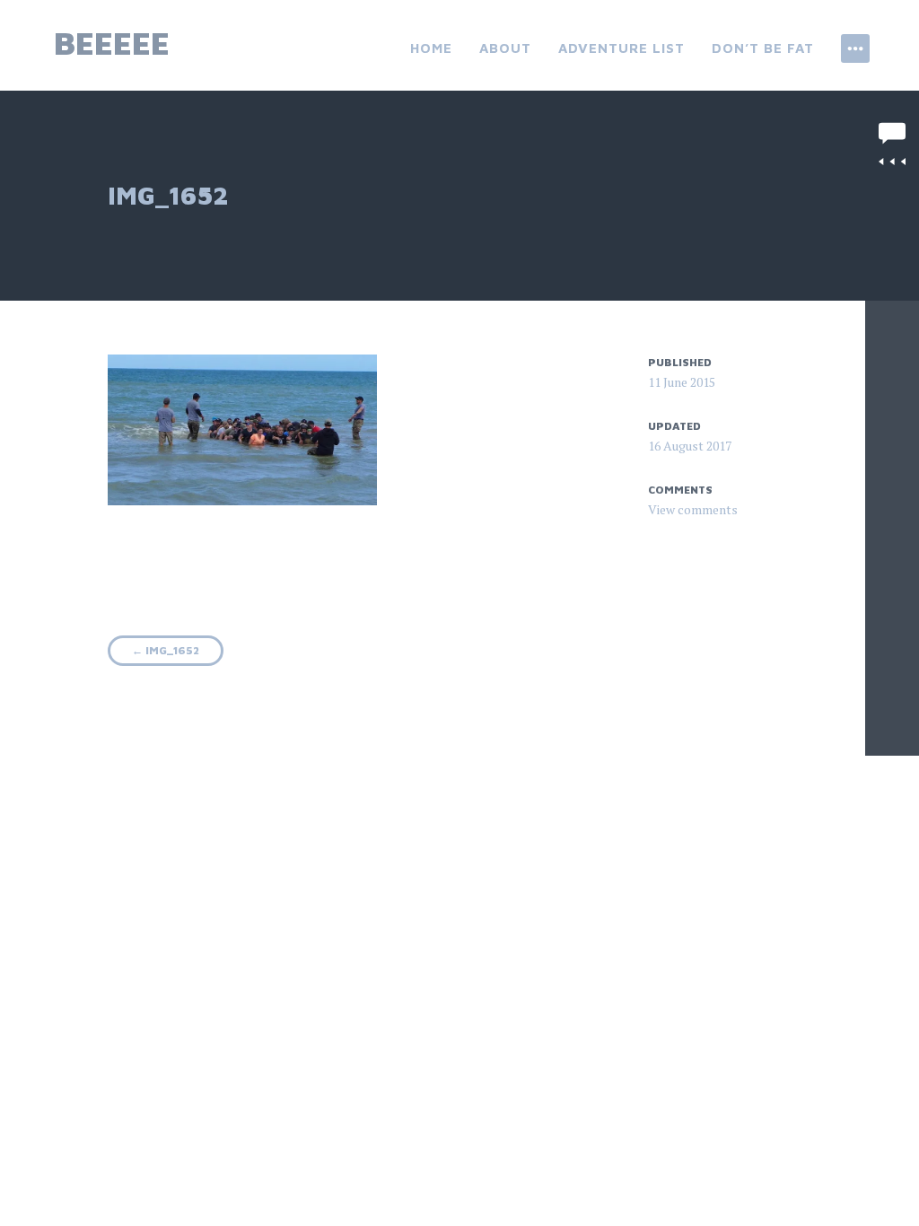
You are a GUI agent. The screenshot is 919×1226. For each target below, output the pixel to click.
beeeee (112, 42)
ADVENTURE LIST (621, 48)
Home (431, 48)
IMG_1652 (165, 650)
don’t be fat (763, 48)
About (505, 48)
